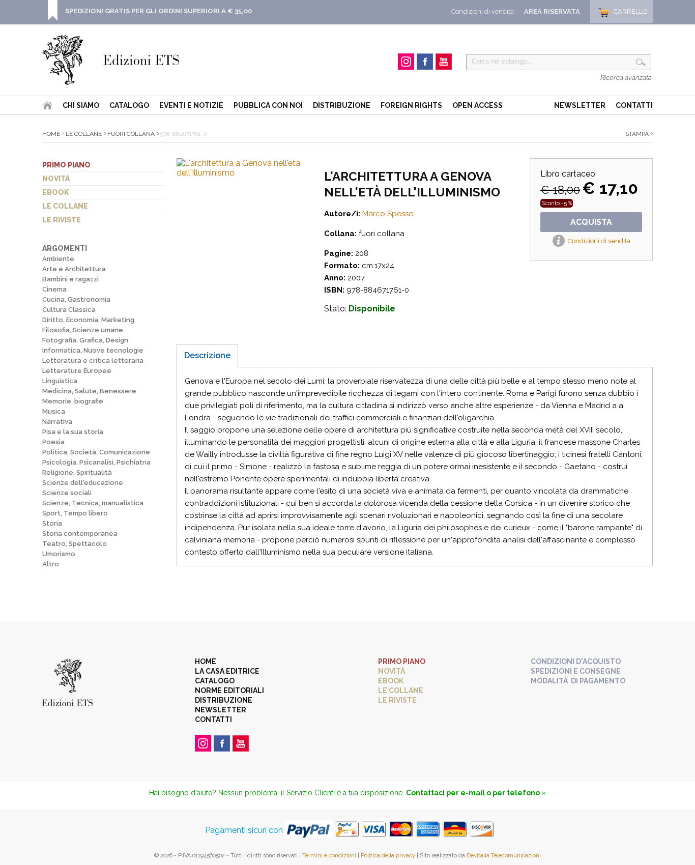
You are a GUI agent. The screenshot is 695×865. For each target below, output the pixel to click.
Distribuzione (341, 105)
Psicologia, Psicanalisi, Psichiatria (96, 462)
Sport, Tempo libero (75, 513)
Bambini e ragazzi (70, 279)
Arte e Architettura (74, 269)
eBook (55, 192)
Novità (56, 179)
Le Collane (84, 133)
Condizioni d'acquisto (576, 661)
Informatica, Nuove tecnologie (92, 350)
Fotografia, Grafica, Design (85, 340)
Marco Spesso (388, 213)
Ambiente (58, 259)
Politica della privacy (388, 855)
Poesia (53, 442)
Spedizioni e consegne (576, 671)
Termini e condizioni (329, 855)
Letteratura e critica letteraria (92, 360)
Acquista (591, 222)
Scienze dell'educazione (82, 482)
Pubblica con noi (268, 105)
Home (51, 133)
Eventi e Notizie (191, 105)
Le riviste (61, 220)
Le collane (65, 206)
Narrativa (57, 421)
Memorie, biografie (72, 401)
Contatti (634, 105)
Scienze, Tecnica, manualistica (92, 503)
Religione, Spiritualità (77, 472)
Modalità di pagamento (578, 681)
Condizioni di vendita (482, 11)
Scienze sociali (67, 493)
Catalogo (129, 105)
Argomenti (64, 248)
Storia (52, 523)
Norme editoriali (229, 690)
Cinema (54, 289)
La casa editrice (227, 671)
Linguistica (59, 381)
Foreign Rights (411, 105)
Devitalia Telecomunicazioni (504, 855)
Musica (53, 411)
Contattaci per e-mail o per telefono (473, 793)
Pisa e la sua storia (72, 432)
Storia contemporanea (80, 533)
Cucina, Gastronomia (76, 299)
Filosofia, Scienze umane (82, 330)
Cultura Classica (69, 309)
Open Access (477, 105)
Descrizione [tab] (207, 355)
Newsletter (579, 105)
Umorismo (58, 554)
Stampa (637, 133)
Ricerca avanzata (625, 77)
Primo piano (66, 165)
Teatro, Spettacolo (74, 543)
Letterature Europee (76, 370)
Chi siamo (81, 105)
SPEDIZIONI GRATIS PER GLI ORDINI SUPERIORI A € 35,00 (158, 11)
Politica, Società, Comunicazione (96, 452)
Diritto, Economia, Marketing (88, 320)
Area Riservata (552, 11)
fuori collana (131, 133)
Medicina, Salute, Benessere (89, 391)
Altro (50, 564)
